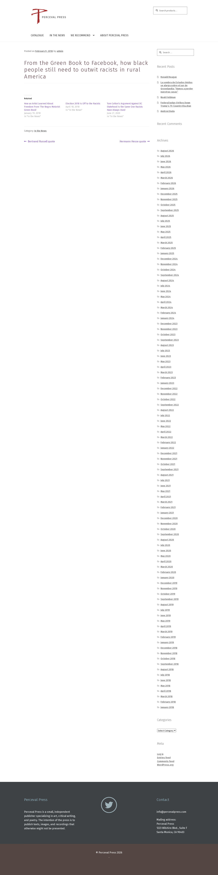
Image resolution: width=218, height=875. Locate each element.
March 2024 (167, 307)
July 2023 (165, 350)
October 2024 (168, 269)
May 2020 (166, 556)
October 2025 (168, 204)
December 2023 (169, 323)
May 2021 (165, 491)
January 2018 (167, 707)
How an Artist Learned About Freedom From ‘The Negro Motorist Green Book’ (42, 106)
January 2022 (167, 448)
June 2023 (166, 356)
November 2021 (169, 458)
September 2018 (170, 664)
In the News (57, 35)
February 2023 (168, 377)
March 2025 (167, 242)
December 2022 (169, 388)
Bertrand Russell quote (41, 142)
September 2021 (169, 469)
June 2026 (166, 161)
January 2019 (167, 642)
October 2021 (168, 464)
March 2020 (167, 566)
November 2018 (169, 653)
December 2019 (169, 583)
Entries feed (164, 757)
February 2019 (168, 637)
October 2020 (168, 529)
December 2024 (169, 258)
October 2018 (168, 658)
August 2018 (167, 669)
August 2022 (167, 410)
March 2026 (167, 178)
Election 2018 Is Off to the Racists (83, 103)
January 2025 (167, 253)
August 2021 (167, 475)
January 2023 (167, 383)
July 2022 (165, 415)
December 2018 (169, 648)
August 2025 (167, 215)
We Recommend (80, 35)
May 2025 (165, 231)
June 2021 (166, 485)
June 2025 (166, 226)
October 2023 (168, 334)
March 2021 (166, 502)
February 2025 (168, 248)
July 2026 (165, 156)
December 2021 (169, 453)
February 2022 (168, 442)
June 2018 (166, 680)
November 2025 (169, 199)
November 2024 (169, 264)
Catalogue (37, 35)
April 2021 (166, 496)
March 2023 (167, 372)
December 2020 (169, 518)
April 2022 (166, 431)
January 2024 (167, 318)
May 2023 (165, 361)
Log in (160, 754)
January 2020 (167, 577)
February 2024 (168, 312)
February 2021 (168, 507)
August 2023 (167, 345)
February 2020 (168, 572)
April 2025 (166, 237)
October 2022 (168, 399)
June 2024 (166, 291)
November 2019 (169, 588)
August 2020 (167, 539)
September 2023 (170, 340)
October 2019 (168, 594)
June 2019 (166, 615)
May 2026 (166, 167)
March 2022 (167, 437)
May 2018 (165, 685)
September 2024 (170, 275)
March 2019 (167, 631)
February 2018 (168, 702)
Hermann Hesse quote (133, 142)
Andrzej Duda (168, 111)
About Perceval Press (114, 35)
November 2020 (169, 523)
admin (60, 51)
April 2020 (166, 561)
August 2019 (167, 604)
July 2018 (165, 675)
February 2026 (168, 183)
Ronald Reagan (169, 77)
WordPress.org (165, 765)
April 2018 (166, 691)
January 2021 (167, 512)
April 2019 (166, 626)
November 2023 (169, 329)
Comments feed (165, 761)
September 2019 (170, 599)
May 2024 (166, 296)
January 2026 (167, 188)
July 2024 (165, 285)
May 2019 (165, 621)
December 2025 (169, 194)
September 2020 (170, 534)
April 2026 (166, 172)
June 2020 (166, 550)
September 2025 (170, 210)
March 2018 (167, 696)
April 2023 (166, 367)
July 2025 (165, 221)
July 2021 (165, 480)
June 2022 (166, 421)
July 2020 (165, 545)
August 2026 (167, 151)
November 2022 (169, 394)
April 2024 (166, 302)
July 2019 (165, 610)
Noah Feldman (168, 97)
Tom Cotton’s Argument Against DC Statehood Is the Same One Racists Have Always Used (125, 106)
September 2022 (170, 404)
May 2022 (165, 426)
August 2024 (167, 280)
